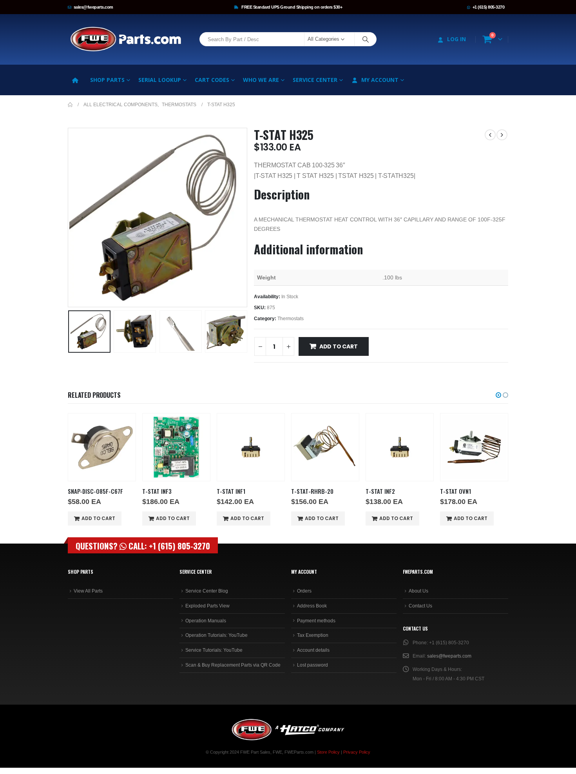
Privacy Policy (356, 752)
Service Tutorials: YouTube (214, 650)
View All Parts (88, 591)
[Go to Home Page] (70, 104)
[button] (70, 217)
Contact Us (420, 606)
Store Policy (328, 752)
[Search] (366, 39)
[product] (101, 447)
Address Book (312, 606)
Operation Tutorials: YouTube (216, 635)
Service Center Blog (206, 591)
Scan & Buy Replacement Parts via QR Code (233, 665)
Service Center (315, 79)
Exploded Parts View (207, 606)
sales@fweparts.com (93, 7)
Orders (304, 591)
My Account (379, 79)
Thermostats (290, 318)
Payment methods (316, 621)
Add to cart (338, 346)
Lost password (312, 665)
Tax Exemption (312, 635)
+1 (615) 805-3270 (489, 7)
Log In (456, 39)
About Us (418, 591)
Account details (313, 650)
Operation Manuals (205, 621)
